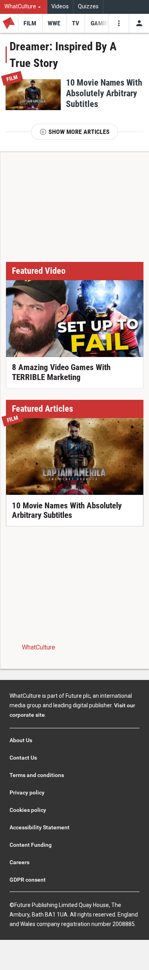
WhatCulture (38, 647)
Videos (60, 6)
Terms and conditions (37, 775)
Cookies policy (28, 810)
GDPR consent (28, 879)
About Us (21, 740)
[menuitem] (23, 7)
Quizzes (88, 6)
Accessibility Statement (40, 827)
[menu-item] (30, 23)
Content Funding (31, 845)
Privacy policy (27, 792)
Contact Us (23, 757)
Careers (19, 862)
